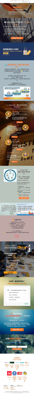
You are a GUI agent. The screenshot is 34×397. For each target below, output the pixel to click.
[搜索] (29, 2)
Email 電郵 (19, 346)
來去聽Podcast (19, 122)
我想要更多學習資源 (24, 197)
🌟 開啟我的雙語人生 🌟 (17, 329)
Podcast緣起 (5, 386)
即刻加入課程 (10, 272)
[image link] (17, 51)
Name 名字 (9, 346)
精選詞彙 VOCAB (12, 388)
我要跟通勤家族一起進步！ (17, 38)
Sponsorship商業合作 (6, 388)
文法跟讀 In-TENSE (12, 389)
